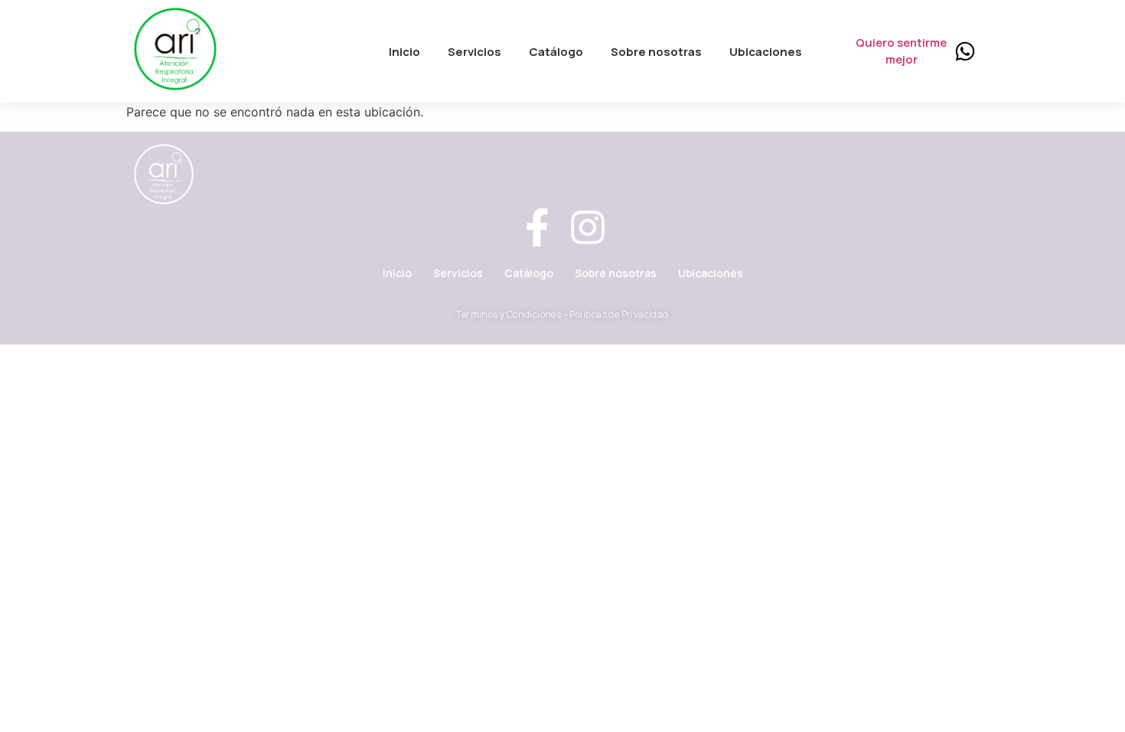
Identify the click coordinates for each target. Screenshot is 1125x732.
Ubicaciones (710, 273)
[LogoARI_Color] (175, 49)
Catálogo (528, 273)
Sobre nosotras (616, 273)
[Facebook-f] (537, 230)
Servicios (458, 273)
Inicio (397, 273)
